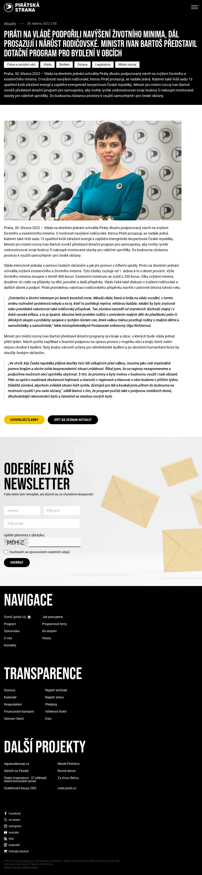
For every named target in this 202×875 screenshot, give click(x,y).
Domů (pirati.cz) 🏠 (17, 617)
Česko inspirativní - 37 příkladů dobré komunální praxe (25, 779)
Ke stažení (49, 631)
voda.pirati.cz (67, 788)
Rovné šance (66, 771)
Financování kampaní (19, 711)
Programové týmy (54, 624)
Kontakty (10, 645)
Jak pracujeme (52, 617)
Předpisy (51, 704)
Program (10, 624)
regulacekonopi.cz (16, 764)
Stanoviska (12, 631)
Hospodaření (13, 704)
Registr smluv (54, 697)
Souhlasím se (39, 552)
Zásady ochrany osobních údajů (21, 867)
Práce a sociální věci (21, 64)
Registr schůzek (56, 690)
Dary (48, 718)
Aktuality (10, 23)
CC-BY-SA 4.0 (27, 861)
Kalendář (10, 697)
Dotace (82, 64)
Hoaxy (46, 638)
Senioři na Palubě (16, 771)
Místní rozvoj (127, 64)
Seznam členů (14, 718)
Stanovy (9, 690)
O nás (8, 638)
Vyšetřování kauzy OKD (20, 788)
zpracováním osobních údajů (49, 552)
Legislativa (102, 64)
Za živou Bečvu (68, 778)
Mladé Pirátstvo (68, 764)
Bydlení (64, 64)
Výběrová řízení (55, 711)
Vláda (47, 64)
